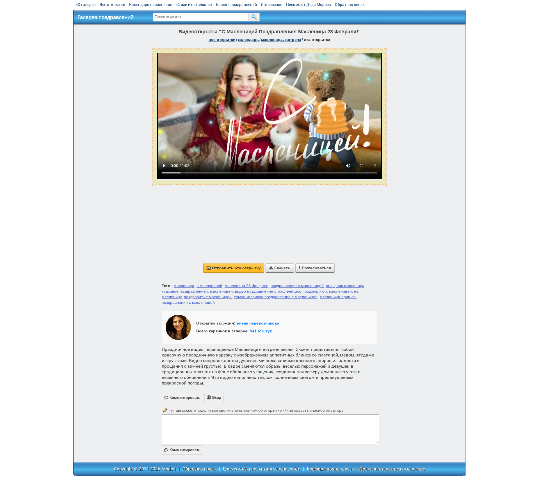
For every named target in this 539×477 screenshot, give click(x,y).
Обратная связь (350, 4)
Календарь (248, 39)
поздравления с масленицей (188, 302)
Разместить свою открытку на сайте (261, 468)
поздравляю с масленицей (327, 291)
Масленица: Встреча (281, 39)
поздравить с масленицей (208, 297)
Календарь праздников (150, 4)
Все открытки (112, 4)
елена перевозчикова (258, 323)
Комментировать (182, 450)
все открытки (222, 39)
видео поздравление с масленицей (267, 291)
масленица (184, 285)
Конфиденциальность (330, 468)
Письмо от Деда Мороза (308, 4)
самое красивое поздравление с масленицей (276, 297)
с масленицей (209, 285)
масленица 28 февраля (246, 285)
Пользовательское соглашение (392, 468)
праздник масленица (345, 285)
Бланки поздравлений (236, 4)
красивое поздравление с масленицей (197, 291)
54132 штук (261, 331)
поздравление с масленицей (297, 285)
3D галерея (86, 4)
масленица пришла (338, 297)
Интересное (271, 4)
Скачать (279, 268)
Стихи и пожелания (194, 4)
